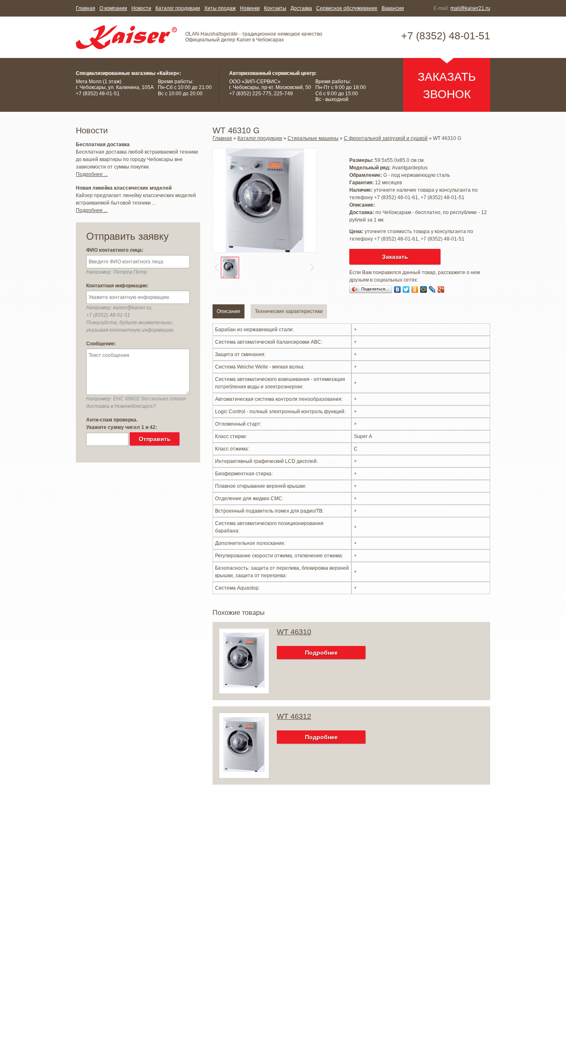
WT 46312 (294, 716)
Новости (141, 8)
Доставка (301, 8)
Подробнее (321, 652)
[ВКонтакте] (397, 289)
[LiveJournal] (432, 289)
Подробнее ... (92, 174)
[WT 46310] (244, 686)
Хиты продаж (220, 8)
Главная (85, 8)
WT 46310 (294, 632)
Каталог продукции (177, 8)
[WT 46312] (244, 770)
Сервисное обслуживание (346, 8)
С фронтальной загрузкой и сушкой (386, 138)
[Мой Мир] (423, 289)
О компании (113, 8)
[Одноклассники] (415, 289)
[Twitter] (406, 289)
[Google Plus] (441, 289)
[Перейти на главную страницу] (126, 37)
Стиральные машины (313, 138)
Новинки (250, 8)
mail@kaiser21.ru (470, 8)
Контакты (275, 8)
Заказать (395, 256)
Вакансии (393, 8)
